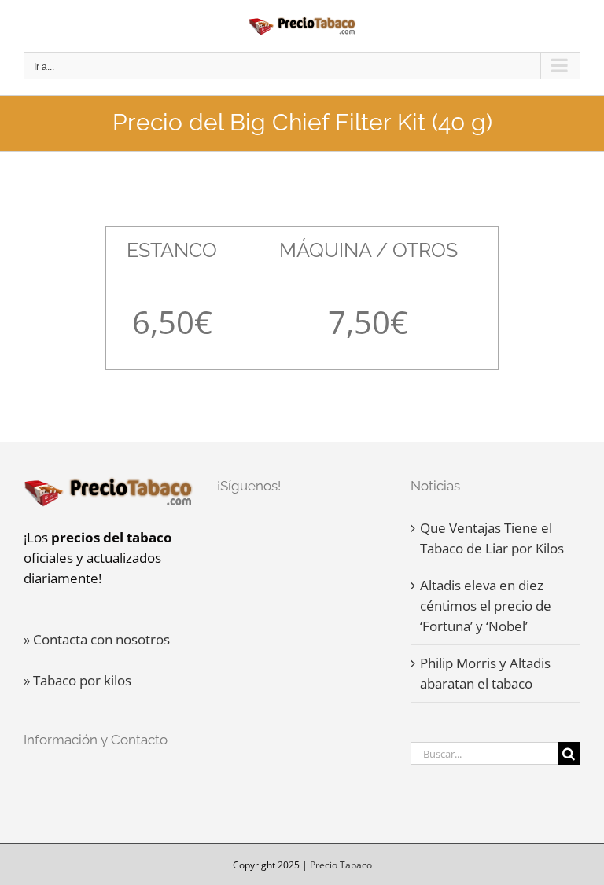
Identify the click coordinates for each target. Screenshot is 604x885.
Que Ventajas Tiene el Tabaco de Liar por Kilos (492, 538)
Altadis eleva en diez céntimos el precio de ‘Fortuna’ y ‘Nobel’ (485, 605)
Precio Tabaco (341, 865)
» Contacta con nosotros (97, 639)
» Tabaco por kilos (77, 680)
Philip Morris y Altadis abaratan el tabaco (485, 673)
